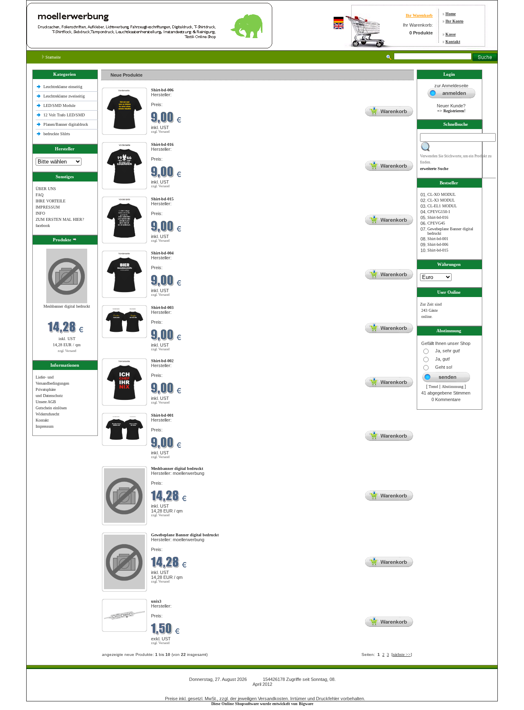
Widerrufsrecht (47, 414)
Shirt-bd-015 (437, 250)
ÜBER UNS (46, 188)
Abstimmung (452, 386)
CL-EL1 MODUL (442, 206)
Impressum (45, 426)
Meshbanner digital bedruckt (66, 306)
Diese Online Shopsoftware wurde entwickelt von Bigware (262, 703)
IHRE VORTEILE (51, 201)
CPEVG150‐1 (438, 211)
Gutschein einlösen (51, 408)
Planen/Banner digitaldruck (65, 124)
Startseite (52, 57)
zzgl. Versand (67, 351)
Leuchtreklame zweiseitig (64, 96)
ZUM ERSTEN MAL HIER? (60, 219)
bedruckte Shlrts (56, 134)
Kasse (450, 34)
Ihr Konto (454, 21)
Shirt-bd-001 (437, 238)
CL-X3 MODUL (441, 200)
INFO (40, 213)
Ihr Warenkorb (419, 15)
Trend (433, 386)
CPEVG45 (436, 223)
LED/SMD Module (59, 105)
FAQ (39, 195)
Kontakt (452, 41)
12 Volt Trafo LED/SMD (64, 115)
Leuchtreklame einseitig (63, 86)
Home (450, 13)
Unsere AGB (46, 401)
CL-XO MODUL (441, 194)
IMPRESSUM (48, 207)
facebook (43, 225)
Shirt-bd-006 (437, 244)
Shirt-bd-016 (437, 217)
